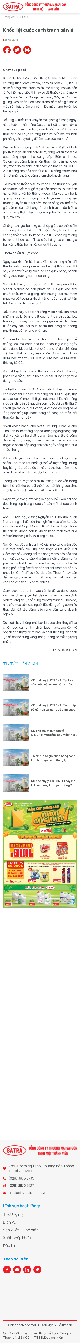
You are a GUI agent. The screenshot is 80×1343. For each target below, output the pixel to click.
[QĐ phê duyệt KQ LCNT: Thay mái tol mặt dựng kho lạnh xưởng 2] (16, 783)
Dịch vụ (9, 1222)
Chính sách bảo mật (22, 1325)
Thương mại (14, 1214)
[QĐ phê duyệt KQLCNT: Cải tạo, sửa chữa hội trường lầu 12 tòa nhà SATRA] (16, 682)
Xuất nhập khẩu (17, 1237)
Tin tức (24, 17)
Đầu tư (9, 1245)
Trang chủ (9, 17)
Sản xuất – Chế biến (21, 1230)
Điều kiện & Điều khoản (56, 1325)
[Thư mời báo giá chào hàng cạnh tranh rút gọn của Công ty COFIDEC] (16, 758)
